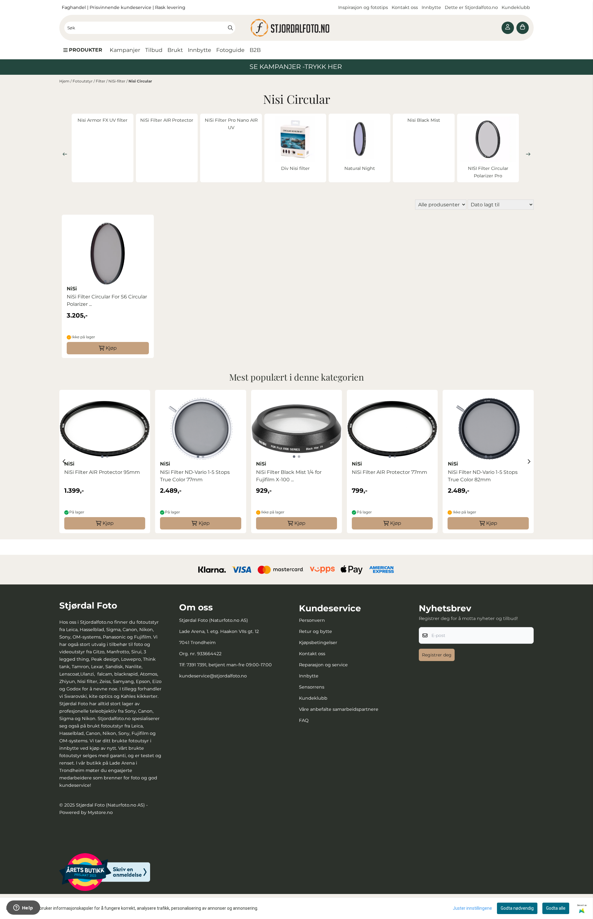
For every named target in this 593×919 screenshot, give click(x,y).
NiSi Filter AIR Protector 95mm (102, 472)
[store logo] (296, 28)
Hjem (64, 81)
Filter (101, 81)
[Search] (230, 28)
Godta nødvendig (517, 908)
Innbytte (432, 7)
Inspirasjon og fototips (363, 7)
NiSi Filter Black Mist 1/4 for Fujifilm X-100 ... (289, 476)
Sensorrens (311, 687)
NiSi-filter (117, 81)
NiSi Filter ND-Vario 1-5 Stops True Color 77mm (195, 476)
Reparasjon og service (323, 665)
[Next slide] (528, 154)
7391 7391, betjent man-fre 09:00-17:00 (229, 665)
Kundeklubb (516, 7)
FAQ (304, 720)
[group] (104, 461)
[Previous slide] (64, 154)
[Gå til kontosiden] (508, 28)
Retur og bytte (315, 631)
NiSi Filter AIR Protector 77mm (389, 472)
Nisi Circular (140, 81)
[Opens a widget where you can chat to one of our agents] (23, 908)
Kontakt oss (404, 7)
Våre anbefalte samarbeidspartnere (338, 709)
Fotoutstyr (83, 81)
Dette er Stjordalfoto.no (472, 7)
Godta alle (556, 908)
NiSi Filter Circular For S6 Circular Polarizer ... (107, 300)
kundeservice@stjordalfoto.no (213, 676)
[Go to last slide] (64, 461)
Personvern (312, 620)
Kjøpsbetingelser (318, 642)
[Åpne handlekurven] (522, 28)
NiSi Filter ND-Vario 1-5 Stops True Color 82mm (483, 476)
